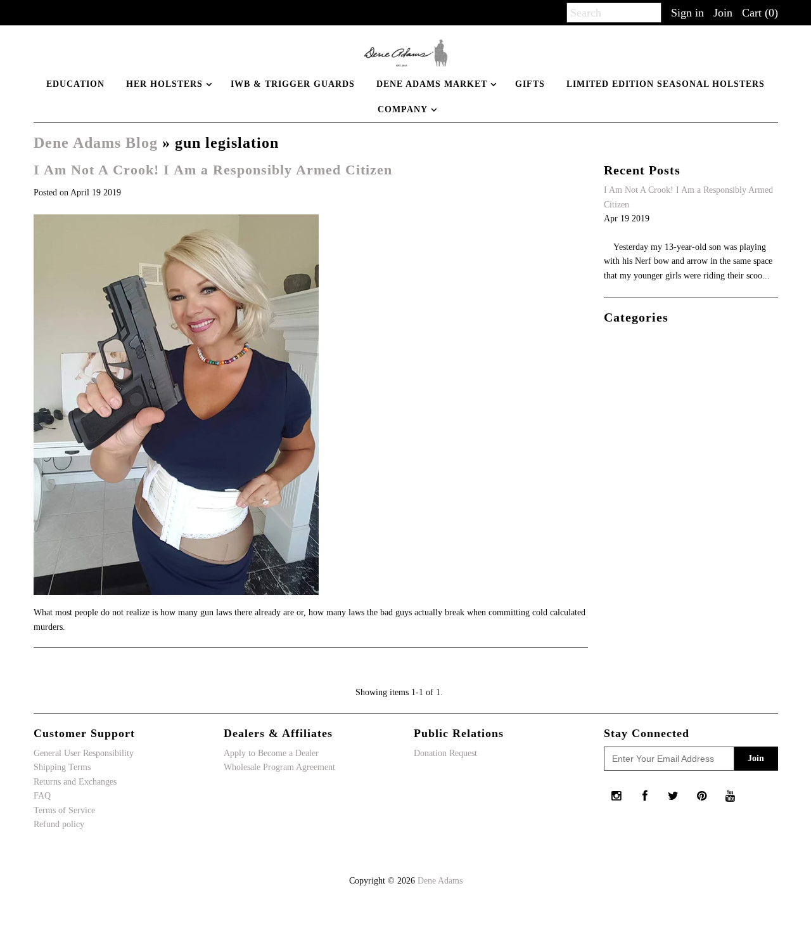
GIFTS (530, 84)
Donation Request (445, 753)
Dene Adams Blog (96, 142)
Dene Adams (440, 880)
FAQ (42, 795)
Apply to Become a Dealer (271, 753)
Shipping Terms (62, 767)
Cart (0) (760, 12)
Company (403, 109)
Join (722, 12)
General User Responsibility (84, 753)
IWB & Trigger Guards (293, 84)
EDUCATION (75, 84)
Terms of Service (64, 810)
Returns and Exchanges (75, 782)
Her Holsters (164, 84)
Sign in (687, 12)
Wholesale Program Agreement (279, 767)
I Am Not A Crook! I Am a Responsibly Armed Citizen (213, 170)
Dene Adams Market (431, 84)
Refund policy (59, 824)
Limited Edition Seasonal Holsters (665, 84)
